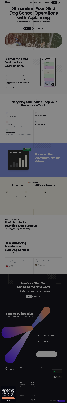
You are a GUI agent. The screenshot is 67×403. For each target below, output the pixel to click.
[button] (8, 400)
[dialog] (8, 394)
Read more (3, 396)
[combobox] (14, 387)
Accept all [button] (8, 398)
